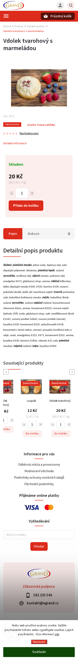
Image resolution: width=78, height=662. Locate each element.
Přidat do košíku (26, 205)
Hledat (39, 546)
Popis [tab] (13, 233)
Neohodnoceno (29, 133)
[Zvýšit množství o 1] (32, 193)
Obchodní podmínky (39, 484)
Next (73, 371)
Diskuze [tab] (33, 233)
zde (57, 634)
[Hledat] (71, 5)
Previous (7, 371)
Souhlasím (39, 652)
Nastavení (39, 641)
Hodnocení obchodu (39, 471)
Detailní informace (15, 143)
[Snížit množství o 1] (12, 193)
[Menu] (6, 16)
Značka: (41, 125)
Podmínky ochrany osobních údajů (39, 477)
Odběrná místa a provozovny (39, 464)
